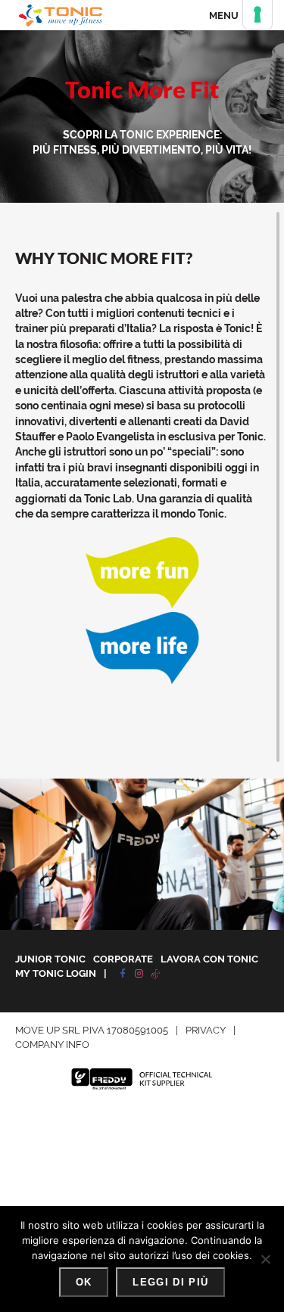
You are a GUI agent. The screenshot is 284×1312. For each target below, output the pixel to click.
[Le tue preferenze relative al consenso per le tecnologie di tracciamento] (257, 14)
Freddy (142, 1079)
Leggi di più (170, 1282)
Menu (224, 15)
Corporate (123, 959)
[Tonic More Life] (142, 680)
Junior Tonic (50, 959)
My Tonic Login (55, 973)
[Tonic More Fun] (142, 604)
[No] (265, 1259)
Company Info (52, 1044)
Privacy (206, 1030)
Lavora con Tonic (209, 959)
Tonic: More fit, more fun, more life (60, 15)
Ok (84, 1282)
